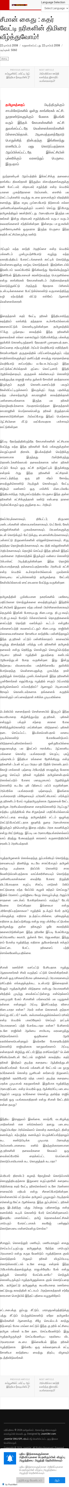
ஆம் (57, 1480)
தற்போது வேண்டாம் (30, 1480)
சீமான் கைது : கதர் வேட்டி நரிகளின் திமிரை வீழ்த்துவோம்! (33, 27)
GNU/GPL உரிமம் (21, 1439)
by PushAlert (11, 1484)
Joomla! (8, 1439)
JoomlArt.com (48, 1434)
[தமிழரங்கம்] (19, 5)
